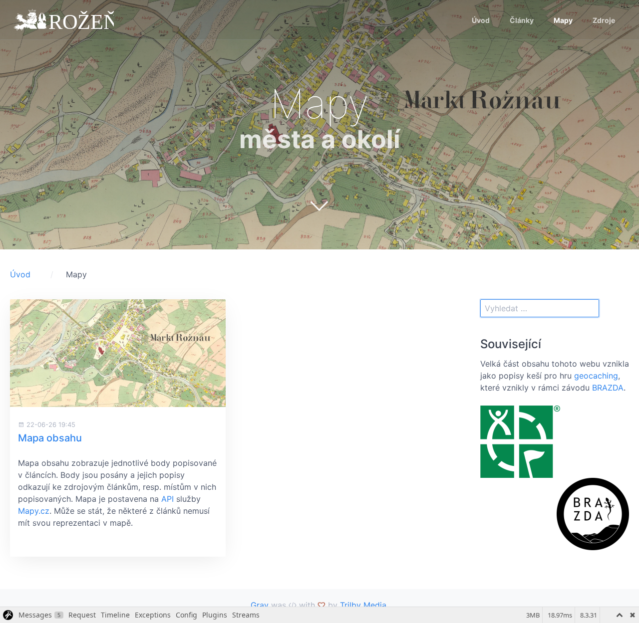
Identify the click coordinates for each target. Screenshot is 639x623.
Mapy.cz (33, 511)
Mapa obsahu (50, 438)
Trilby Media (363, 605)
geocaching (596, 376)
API (167, 499)
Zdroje (604, 20)
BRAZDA (608, 388)
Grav (260, 605)
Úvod (481, 20)
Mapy (563, 20)
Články (522, 20)
